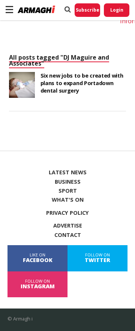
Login (116, 10)
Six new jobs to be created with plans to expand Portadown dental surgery (81, 83)
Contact (67, 235)
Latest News (68, 172)
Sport (67, 190)
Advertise (67, 225)
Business (68, 181)
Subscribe (87, 10)
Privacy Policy (67, 213)
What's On (68, 199)
